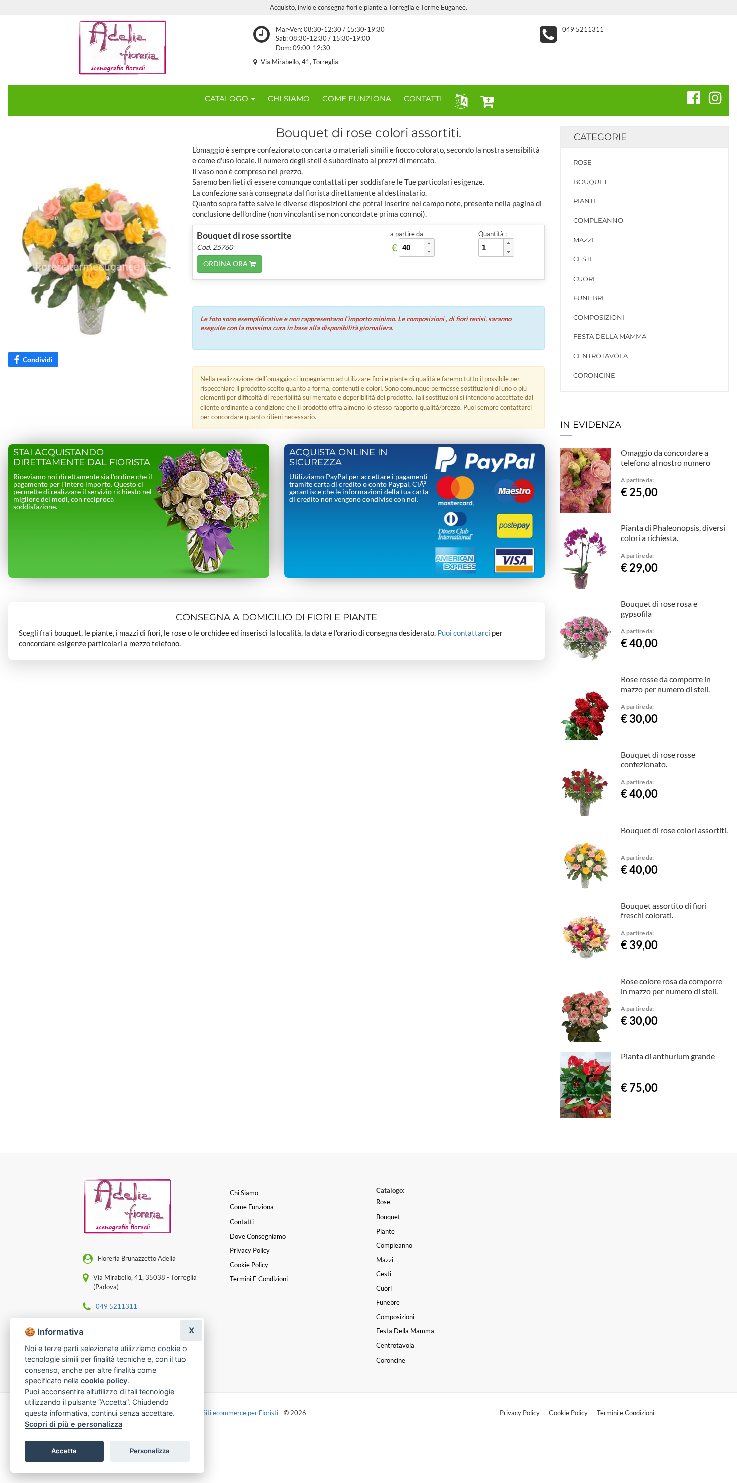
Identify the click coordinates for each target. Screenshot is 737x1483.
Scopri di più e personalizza (73, 1424)
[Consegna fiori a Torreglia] (123, 47)
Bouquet (590, 182)
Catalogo (227, 98)
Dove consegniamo (258, 1236)
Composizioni (598, 317)
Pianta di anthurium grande (668, 1056)
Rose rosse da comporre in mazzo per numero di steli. (666, 684)
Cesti (582, 259)
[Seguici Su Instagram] (711, 96)
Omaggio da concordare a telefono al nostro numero (665, 457)
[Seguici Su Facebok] (689, 96)
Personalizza (150, 1451)
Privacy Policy (520, 1413)
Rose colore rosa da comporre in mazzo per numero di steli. (671, 986)
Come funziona (252, 1207)
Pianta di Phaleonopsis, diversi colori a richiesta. (673, 533)
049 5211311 (583, 29)
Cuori (584, 279)
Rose (582, 162)
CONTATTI (423, 98)
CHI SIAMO (289, 98)
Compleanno (598, 220)
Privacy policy (250, 1250)
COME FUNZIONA (356, 98)
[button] (459, 100)
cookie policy (104, 1380)
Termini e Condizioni (625, 1413)
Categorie (600, 137)
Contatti (242, 1222)
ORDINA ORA (226, 263)
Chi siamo (244, 1193)
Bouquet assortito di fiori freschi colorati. (664, 910)
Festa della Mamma (609, 336)
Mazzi (583, 240)
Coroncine (594, 375)
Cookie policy (249, 1265)
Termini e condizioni (259, 1279)
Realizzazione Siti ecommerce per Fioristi (221, 1413)
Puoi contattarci (463, 632)
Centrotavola (600, 356)
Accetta (64, 1451)
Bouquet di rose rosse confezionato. (658, 759)
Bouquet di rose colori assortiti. (674, 830)
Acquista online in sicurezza (338, 457)
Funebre (589, 298)
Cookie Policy (568, 1413)
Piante (585, 201)
